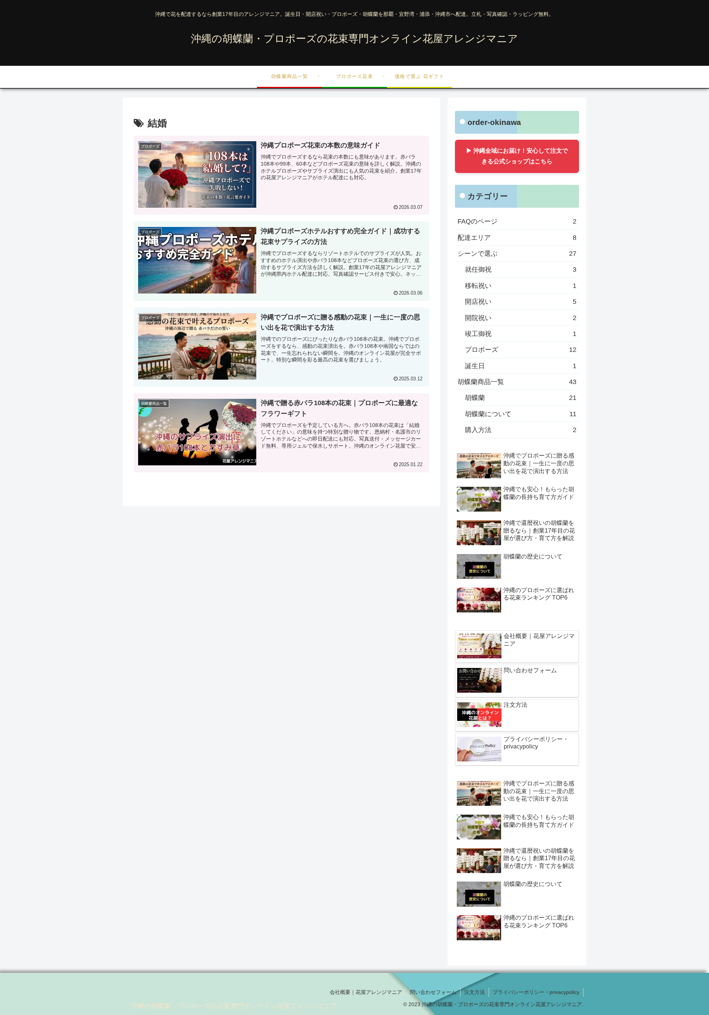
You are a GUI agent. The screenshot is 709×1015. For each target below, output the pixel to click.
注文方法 (474, 992)
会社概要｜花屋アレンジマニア (366, 992)
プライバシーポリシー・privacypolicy (536, 992)
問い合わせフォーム (433, 992)
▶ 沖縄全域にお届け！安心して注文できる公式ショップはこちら (517, 155)
